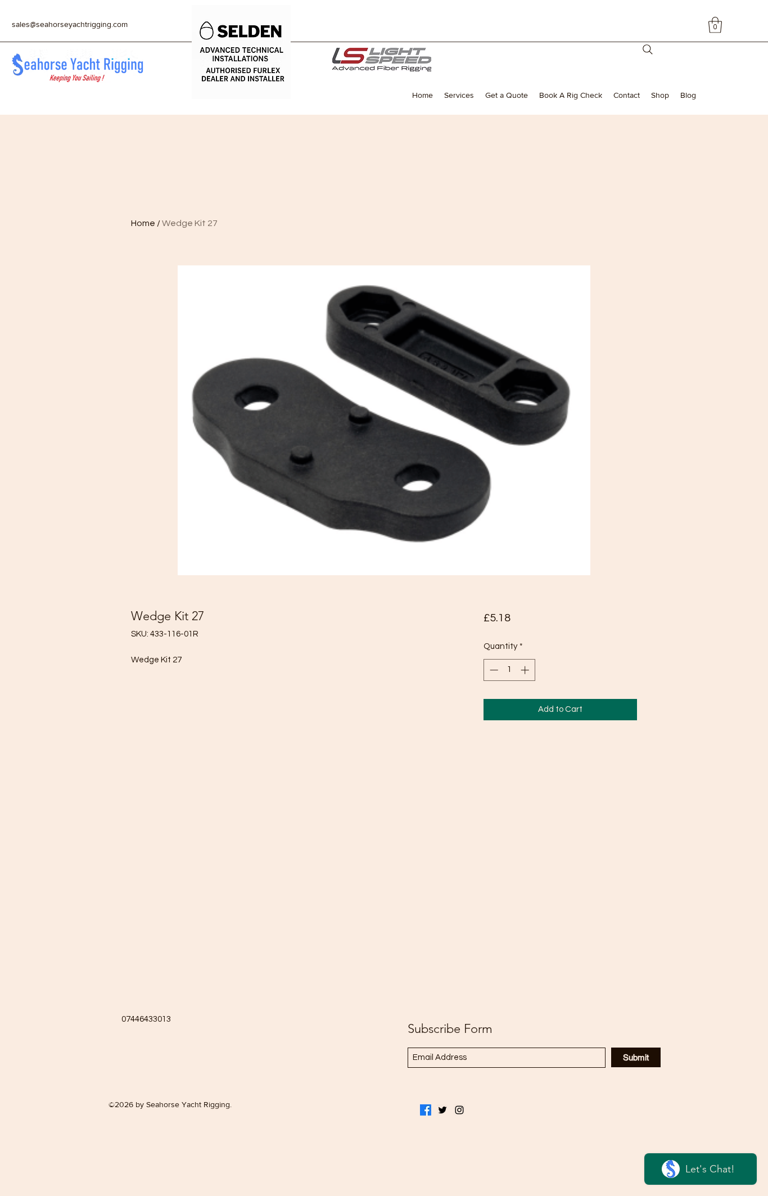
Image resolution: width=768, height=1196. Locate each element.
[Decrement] (492, 670)
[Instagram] (459, 1110)
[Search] (647, 49)
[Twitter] (442, 1110)
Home (143, 223)
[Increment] (526, 670)
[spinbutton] (509, 670)
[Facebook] (425, 1110)
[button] (715, 25)
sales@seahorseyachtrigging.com (70, 24)
